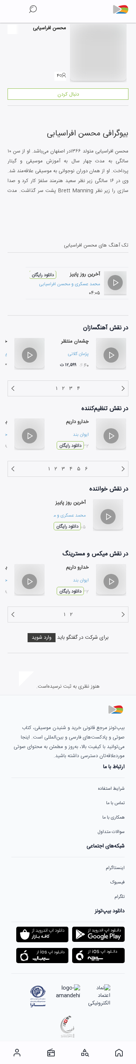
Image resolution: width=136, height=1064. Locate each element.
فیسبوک (117, 882)
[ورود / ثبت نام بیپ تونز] (17, 1052)
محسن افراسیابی (54, 284)
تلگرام (119, 897)
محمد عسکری (87, 284)
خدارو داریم (77, 422)
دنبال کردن (68, 94)
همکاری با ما (113, 817)
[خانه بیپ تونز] (119, 1052)
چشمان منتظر (75, 341)
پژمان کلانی (78, 354)
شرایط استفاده (111, 788)
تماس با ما (115, 803)
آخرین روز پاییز (85, 274)
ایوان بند (81, 434)
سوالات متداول (111, 832)
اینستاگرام (115, 868)
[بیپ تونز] (123, 9)
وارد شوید (41, 637)
